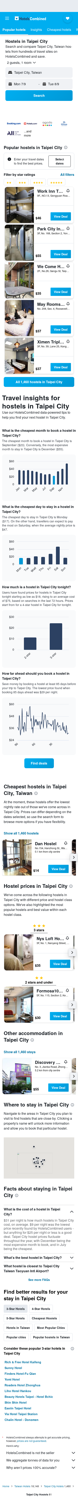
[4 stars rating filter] (38, 183)
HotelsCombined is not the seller (30, 1452)
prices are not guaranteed (31, 1441)
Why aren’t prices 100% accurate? (31, 1467)
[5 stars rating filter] (56, 183)
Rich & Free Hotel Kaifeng (23, 1362)
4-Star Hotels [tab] (41, 1309)
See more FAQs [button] (39, 1280)
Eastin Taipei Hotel (18, 1408)
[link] (39, 382)
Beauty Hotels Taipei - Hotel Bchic (29, 1397)
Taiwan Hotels (22, 1486)
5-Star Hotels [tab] (15, 1318)
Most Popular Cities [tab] (51, 1328)
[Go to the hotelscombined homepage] (30, 18)
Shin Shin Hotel (16, 1402)
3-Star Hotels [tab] (15, 1309)
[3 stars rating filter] (22, 183)
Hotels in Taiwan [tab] (18, 1328)
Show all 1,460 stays (20, 1051)
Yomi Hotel (12, 1379)
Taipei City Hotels (54, 1486)
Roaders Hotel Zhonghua (22, 1385)
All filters (67, 174)
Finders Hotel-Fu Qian (20, 1373)
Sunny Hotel (13, 1368)
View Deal (61, 216)
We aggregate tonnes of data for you (32, 1460)
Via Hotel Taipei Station (21, 1414)
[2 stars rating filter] (8, 183)
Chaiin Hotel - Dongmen (21, 1420)
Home (5, 1486)
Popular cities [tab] (16, 1337)
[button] (7, 18)
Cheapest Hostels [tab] (44, 1318)
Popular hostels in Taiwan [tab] (51, 1337)
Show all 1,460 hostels (21, 833)
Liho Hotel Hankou (18, 1391)
